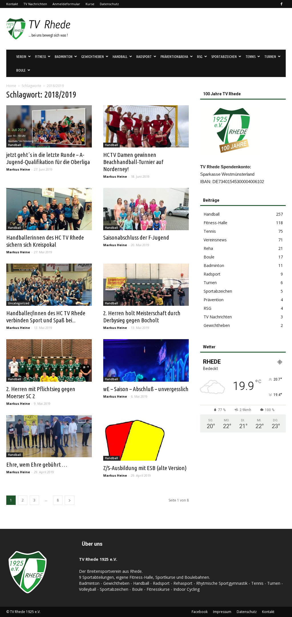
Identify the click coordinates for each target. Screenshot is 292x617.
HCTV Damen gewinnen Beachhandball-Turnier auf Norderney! (133, 161)
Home (11, 85)
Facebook (200, 611)
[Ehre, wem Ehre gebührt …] (49, 436)
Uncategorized (18, 303)
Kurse (90, 4)
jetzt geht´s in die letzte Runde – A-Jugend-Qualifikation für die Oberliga (48, 158)
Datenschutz (109, 4)
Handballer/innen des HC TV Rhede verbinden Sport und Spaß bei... (45, 316)
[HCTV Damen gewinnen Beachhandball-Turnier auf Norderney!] (146, 126)
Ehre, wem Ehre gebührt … (36, 464)
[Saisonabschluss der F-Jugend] (146, 209)
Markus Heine (18, 169)
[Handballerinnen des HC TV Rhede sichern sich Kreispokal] (49, 209)
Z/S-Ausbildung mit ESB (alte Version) (144, 467)
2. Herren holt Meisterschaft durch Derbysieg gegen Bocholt (142, 316)
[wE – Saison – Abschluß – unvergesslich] (146, 360)
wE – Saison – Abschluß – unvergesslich (145, 388)
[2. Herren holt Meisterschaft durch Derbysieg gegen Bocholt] (146, 285)
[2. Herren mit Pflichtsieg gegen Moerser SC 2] (49, 360)
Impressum (222, 611)
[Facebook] (281, 4)
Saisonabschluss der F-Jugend (136, 237)
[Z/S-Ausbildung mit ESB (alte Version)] (146, 438)
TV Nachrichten (35, 4)
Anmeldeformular (66, 4)
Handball (14, 145)
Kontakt (12, 4)
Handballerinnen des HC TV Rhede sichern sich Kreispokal (45, 241)
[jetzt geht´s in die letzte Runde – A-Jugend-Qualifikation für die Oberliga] (49, 126)
